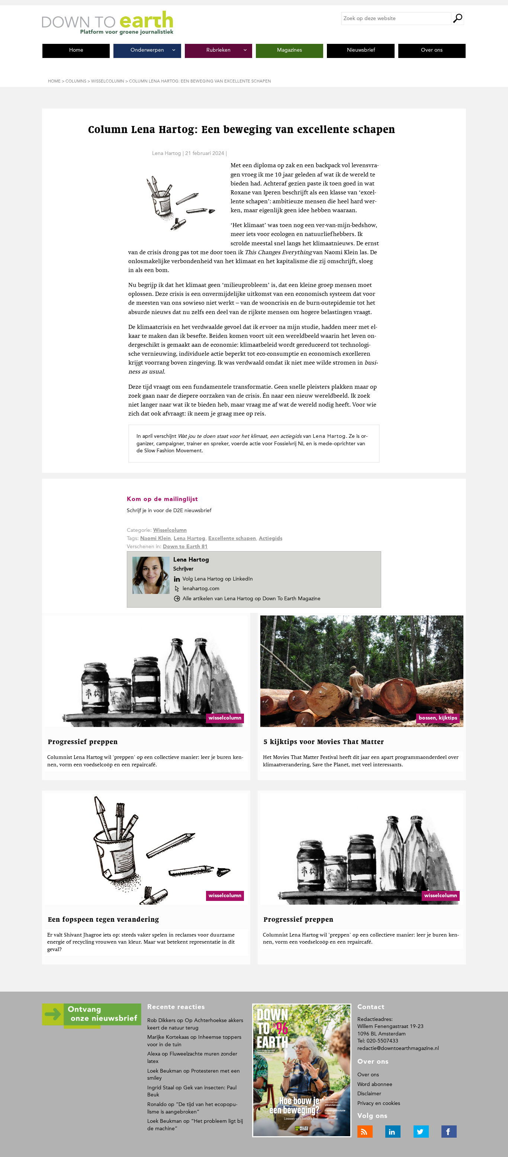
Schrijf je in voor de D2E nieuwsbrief (169, 510)
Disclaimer (369, 1093)
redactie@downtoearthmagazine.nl (398, 1048)
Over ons (368, 1075)
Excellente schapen (232, 538)
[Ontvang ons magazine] (91, 1027)
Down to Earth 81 (185, 546)
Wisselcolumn (170, 530)
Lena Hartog (166, 153)
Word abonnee (374, 1084)
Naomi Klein (155, 538)
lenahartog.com (200, 588)
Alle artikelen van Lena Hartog (252, 598)
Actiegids (270, 538)
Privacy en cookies (378, 1103)
